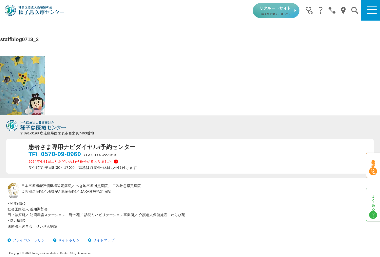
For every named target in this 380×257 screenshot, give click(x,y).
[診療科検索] (309, 10)
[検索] (354, 10)
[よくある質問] (320, 10)
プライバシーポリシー (30, 240)
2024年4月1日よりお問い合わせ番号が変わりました (70, 161)
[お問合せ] (332, 10)
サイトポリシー (70, 240)
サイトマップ (103, 240)
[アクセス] (343, 10)
